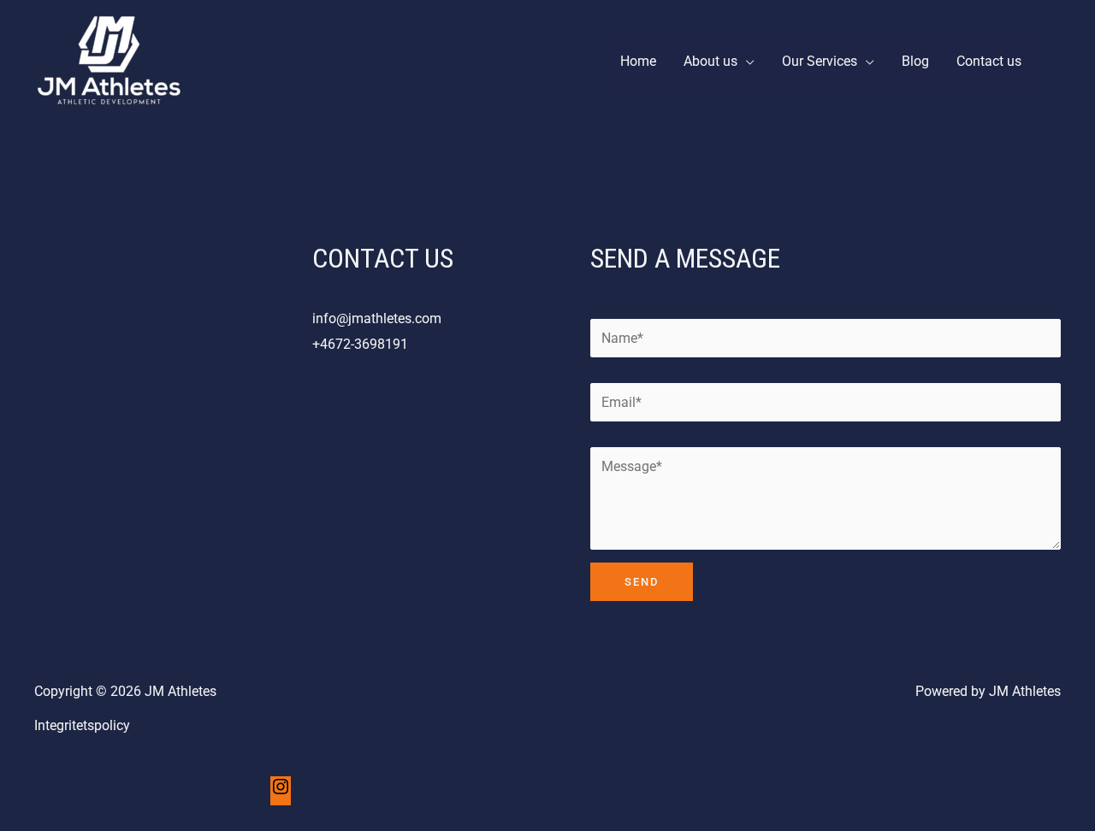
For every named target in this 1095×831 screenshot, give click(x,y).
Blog (915, 61)
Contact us (988, 61)
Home (638, 61)
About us (710, 61)
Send (641, 581)
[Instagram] (280, 792)
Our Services (819, 61)
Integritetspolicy (82, 725)
